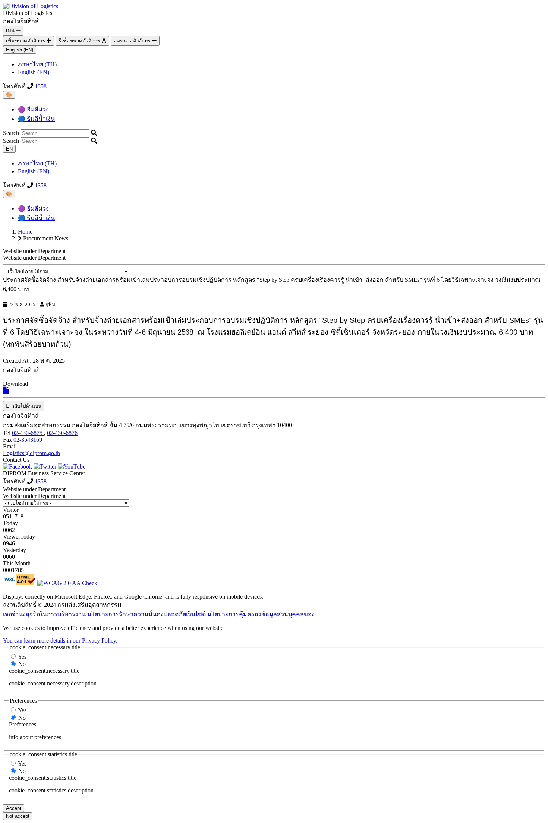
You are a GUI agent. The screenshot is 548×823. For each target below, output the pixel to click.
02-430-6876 (62, 433)
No (22, 664)
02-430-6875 (28, 433)
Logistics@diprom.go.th (31, 453)
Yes (22, 656)
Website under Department (34, 258)
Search (11, 133)
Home (25, 231)
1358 (41, 86)
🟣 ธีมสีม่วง (33, 109)
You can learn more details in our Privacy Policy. (60, 640)
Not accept (17, 816)
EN (9, 149)
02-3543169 (27, 439)
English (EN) (19, 50)
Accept (13, 808)
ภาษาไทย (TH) (37, 64)
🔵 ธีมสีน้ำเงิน (36, 119)
